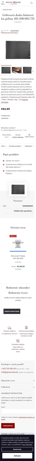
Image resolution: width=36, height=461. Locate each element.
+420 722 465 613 (15, 130)
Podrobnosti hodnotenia (9, 33)
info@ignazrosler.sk (17, 372)
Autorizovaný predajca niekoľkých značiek (26, 333)
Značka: (18, 137)
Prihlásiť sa (8, 426)
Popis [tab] (3, 146)
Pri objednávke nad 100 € (9, 332)
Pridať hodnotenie (12, 311)
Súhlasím (17, 456)
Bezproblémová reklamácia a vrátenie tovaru (18, 347)
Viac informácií (27, 444)
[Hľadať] (16, 3)
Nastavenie (17, 449)
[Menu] (3, 3)
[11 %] (18, 243)
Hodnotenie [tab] (28, 146)
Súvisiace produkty (14, 146)
